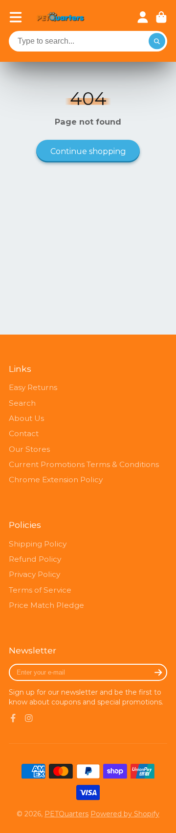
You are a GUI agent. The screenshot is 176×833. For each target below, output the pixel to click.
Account (143, 17)
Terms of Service (40, 590)
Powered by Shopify (124, 813)
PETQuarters (66, 813)
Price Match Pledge (46, 605)
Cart (161, 17)
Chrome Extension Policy (56, 479)
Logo (60, 17)
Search (22, 403)
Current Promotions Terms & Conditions (84, 464)
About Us (26, 418)
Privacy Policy (34, 574)
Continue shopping (88, 151)
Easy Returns (33, 387)
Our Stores (29, 449)
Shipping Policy (37, 543)
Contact (24, 433)
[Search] (157, 41)
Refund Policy (35, 559)
